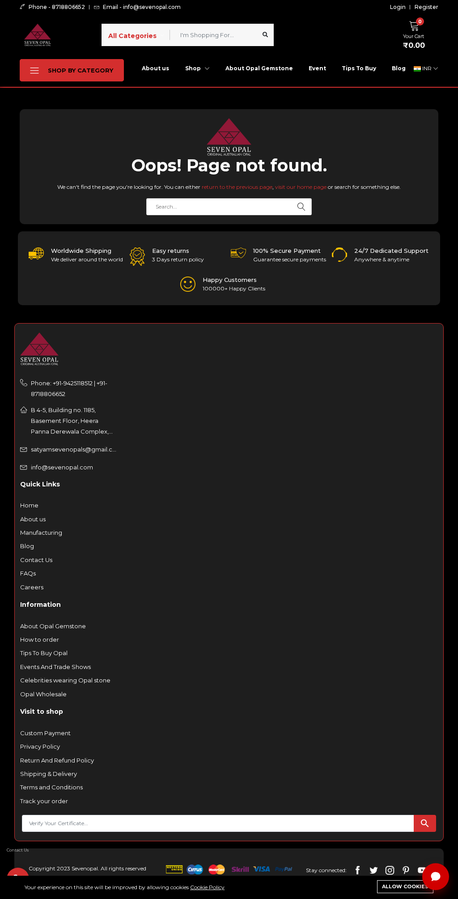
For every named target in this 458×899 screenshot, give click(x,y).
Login (398, 7)
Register (426, 7)
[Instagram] (389, 870)
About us (155, 68)
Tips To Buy (359, 68)
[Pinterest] (406, 870)
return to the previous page (237, 186)
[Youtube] (422, 870)
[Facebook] (357, 870)
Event (317, 68)
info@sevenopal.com (62, 467)
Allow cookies (405, 886)
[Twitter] (373, 870)
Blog (399, 68)
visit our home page (301, 186)
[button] (416, 33)
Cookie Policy (207, 887)
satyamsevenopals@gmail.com (74, 449)
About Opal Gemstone (259, 68)
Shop (193, 68)
